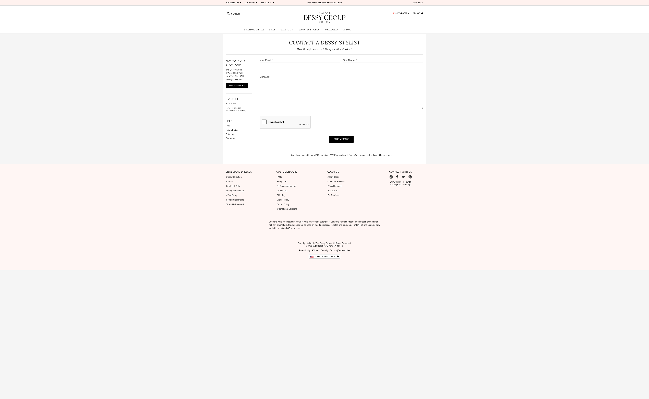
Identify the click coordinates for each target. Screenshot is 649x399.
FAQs (279, 176)
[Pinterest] (410, 177)
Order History (283, 199)
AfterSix (229, 181)
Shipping (281, 195)
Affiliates (315, 250)
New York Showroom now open (324, 2)
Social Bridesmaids (235, 199)
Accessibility (304, 250)
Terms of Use (344, 250)
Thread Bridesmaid (235, 204)
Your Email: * (266, 60)
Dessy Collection (234, 176)
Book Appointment (237, 85)
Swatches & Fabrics (309, 30)
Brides (272, 30)
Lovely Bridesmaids (235, 190)
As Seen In (333, 190)
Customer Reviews (336, 181)
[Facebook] (397, 177)
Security (324, 250)
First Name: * (350, 60)
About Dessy (333, 176)
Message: (265, 76)
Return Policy (283, 204)
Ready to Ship (287, 30)
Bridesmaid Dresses (254, 30)
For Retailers (333, 195)
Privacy (333, 250)
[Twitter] (403, 177)
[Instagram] (391, 177)
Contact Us (282, 190)
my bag (417, 13)
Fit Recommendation (286, 185)
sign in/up (418, 3)
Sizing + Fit (282, 181)
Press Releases (335, 185)
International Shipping (287, 208)
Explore (346, 30)
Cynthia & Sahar (233, 185)
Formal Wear (331, 30)
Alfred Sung (231, 195)
